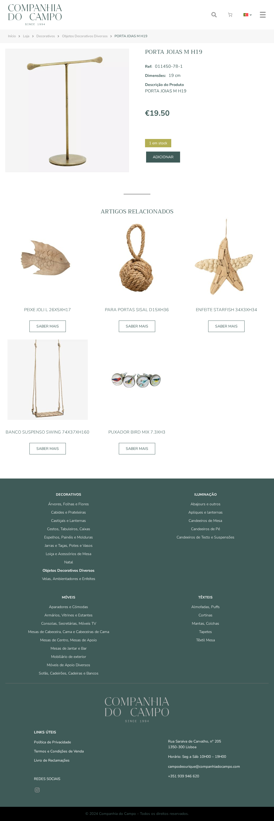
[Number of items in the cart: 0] (230, 14)
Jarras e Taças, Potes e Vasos (69, 545)
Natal (68, 562)
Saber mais (47, 326)
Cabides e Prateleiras (68, 512)
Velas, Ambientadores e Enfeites (68, 578)
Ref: (148, 66)
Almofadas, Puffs (205, 606)
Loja (26, 36)
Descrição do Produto (164, 84)
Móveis (68, 597)
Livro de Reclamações (52, 760)
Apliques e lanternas (205, 512)
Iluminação (205, 494)
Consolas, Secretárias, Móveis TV (68, 623)
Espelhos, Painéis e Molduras (68, 537)
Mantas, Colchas (205, 623)
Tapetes (205, 631)
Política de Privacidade (52, 742)
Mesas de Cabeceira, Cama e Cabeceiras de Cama (68, 631)
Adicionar (163, 157)
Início (12, 36)
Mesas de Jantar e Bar (69, 648)
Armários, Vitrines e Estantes (68, 615)
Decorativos (45, 36)
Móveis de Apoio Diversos (68, 665)
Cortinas (205, 615)
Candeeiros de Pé (205, 529)
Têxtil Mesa (205, 640)
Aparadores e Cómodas (68, 606)
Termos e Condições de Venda (59, 751)
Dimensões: (155, 75)
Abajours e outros (205, 504)
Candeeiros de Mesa (205, 520)
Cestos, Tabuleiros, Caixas (68, 529)
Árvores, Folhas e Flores (68, 504)
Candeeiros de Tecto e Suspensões (205, 537)
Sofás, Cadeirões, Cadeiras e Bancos (68, 673)
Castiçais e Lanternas (68, 520)
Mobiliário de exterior (68, 656)
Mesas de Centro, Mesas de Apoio (68, 640)
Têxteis (205, 597)
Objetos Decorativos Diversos (85, 36)
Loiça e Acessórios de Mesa (68, 553)
